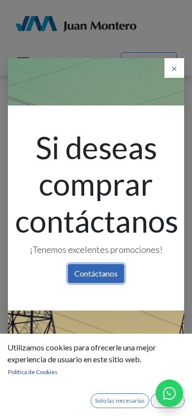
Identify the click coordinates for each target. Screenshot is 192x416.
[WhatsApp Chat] (169, 393)
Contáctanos (96, 273)
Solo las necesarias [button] (120, 400)
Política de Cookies (33, 372)
